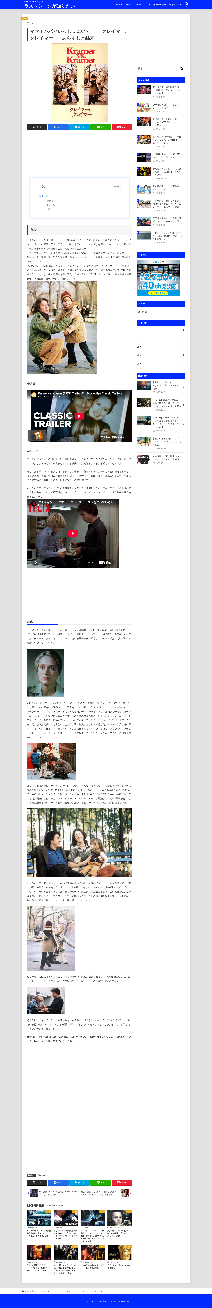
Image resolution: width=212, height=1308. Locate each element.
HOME (119, 4)
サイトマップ (175, 4)
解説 (46, 195)
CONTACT (138, 4)
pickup (43, 1175)
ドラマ (140, 338)
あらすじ (51, 204)
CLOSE (116, 186)
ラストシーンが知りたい (49, 6)
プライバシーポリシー (156, 4)
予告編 (50, 200)
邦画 (140, 363)
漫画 (140, 354)
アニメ (141, 330)
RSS (128, 4)
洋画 (25, 18)
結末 (49, 208)
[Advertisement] (79, 153)
